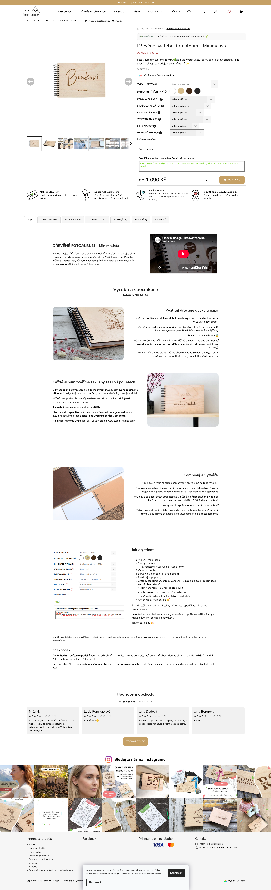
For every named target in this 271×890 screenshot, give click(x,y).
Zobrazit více (135, 741)
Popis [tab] (30, 219)
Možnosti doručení (146, 139)
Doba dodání (35, 851)
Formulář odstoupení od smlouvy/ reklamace (51, 870)
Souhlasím (176, 873)
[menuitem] (66, 11)
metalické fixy (154, 510)
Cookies (33, 863)
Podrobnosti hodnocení (178, 28)
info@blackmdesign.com (211, 843)
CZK (189, 11)
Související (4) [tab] (120, 219)
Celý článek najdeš (121, 421)
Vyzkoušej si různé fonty (170, 567)
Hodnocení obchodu (136, 694)
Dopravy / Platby (37, 848)
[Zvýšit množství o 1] (214, 180)
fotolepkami (184, 514)
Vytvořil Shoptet (236, 880)
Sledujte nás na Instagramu (140, 759)
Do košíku (234, 179)
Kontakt (33, 866)
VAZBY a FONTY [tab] (49, 219)
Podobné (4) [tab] (141, 219)
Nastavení (95, 882)
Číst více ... (143, 69)
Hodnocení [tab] (160, 219)
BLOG (32, 844)
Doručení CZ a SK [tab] (97, 219)
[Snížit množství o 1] (198, 180)
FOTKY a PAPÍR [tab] (73, 219)
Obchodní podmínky (39, 855)
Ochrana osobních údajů (41, 859)
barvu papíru (209, 60)
